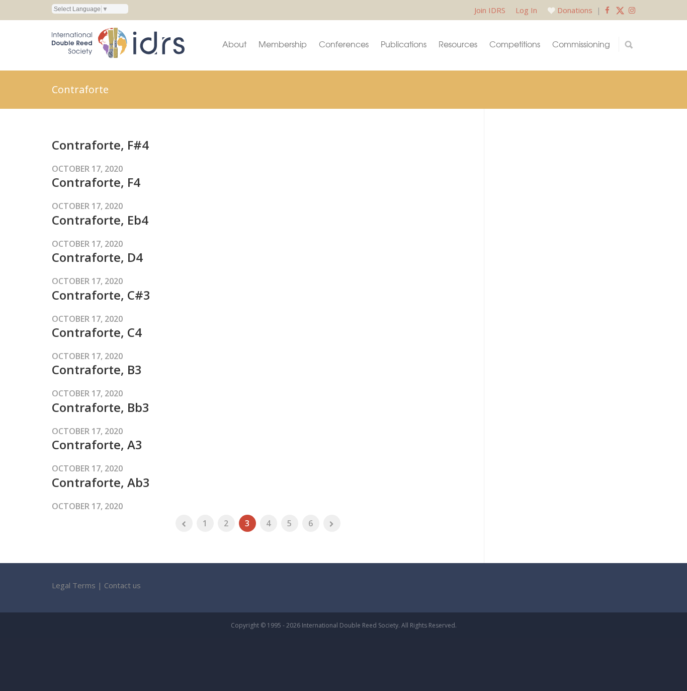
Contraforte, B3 (97, 369)
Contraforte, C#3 (101, 295)
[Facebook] (607, 10)
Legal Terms (74, 585)
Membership (283, 44)
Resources (458, 44)
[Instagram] (632, 10)
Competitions (514, 44)
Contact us (122, 585)
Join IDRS (489, 10)
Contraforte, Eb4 (100, 220)
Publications (403, 44)
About (234, 44)
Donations (574, 10)
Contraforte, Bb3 (100, 407)
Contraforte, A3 (97, 444)
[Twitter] (620, 10)
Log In (526, 10)
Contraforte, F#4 (100, 144)
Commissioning (581, 44)
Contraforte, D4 (97, 257)
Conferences (344, 44)
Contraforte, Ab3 (101, 482)
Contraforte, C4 (97, 332)
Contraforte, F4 (96, 182)
